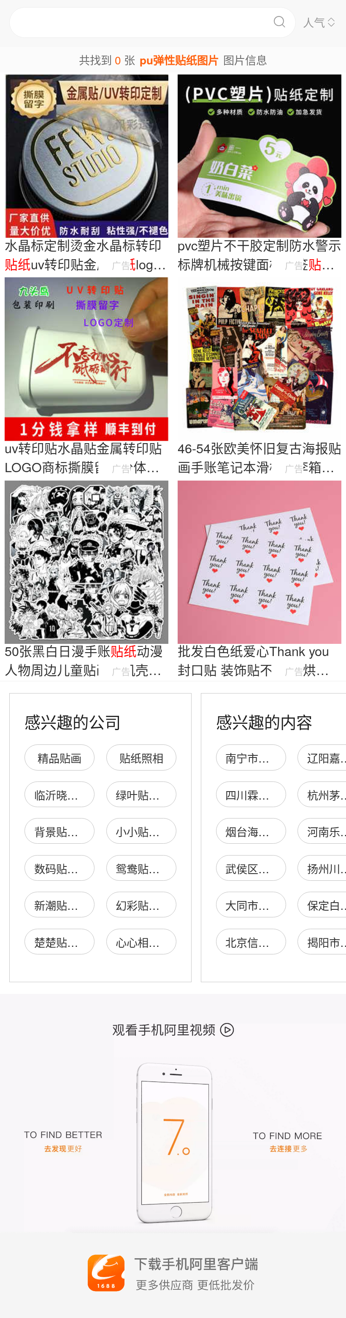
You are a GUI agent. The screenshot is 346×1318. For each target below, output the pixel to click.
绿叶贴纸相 (143, 794)
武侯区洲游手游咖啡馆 (280, 868)
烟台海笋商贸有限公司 (280, 831)
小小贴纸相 (143, 831)
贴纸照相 (141, 757)
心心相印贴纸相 (154, 942)
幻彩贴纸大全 (148, 905)
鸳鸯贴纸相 (143, 868)
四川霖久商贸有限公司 (280, 794)
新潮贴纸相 (61, 905)
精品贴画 (59, 757)
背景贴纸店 (61, 831)
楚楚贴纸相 (61, 942)
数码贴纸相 (61, 868)
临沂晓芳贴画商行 (78, 794)
